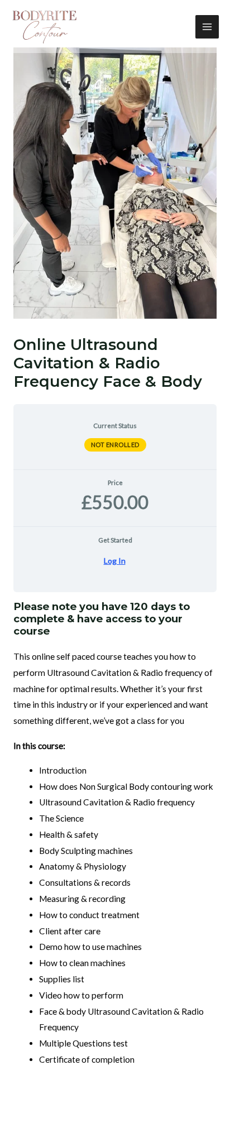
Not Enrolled (115, 444)
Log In (115, 560)
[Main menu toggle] (207, 27)
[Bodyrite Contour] (44, 27)
